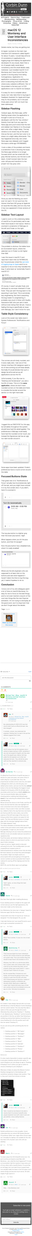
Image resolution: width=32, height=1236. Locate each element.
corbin (11, 743)
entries (22, 1232)
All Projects (5, 17)
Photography (6, 21)
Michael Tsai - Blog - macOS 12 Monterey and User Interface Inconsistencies (16, 696)
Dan (16, 746)
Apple (9, 43)
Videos (14, 23)
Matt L (16, 1184)
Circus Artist (17, 21)
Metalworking (21, 19)
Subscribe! (15, 25)
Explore (20, 11)
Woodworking (9, 19)
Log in (16, 1234)
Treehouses (25, 17)
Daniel (16, 934)
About (25, 11)
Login (29, 671)
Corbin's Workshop (15, 14)
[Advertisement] (16, 645)
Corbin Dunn (20, 1229)
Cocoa (14, 43)
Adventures (23, 23)
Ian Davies (17, 879)
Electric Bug (15, 17)
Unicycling (7, 23)
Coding (26, 21)
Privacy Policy (16, 1230)
